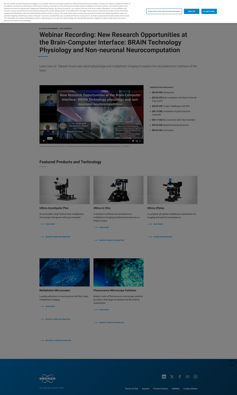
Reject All (191, 11)
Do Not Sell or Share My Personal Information (164, 11)
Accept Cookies (209, 11)
